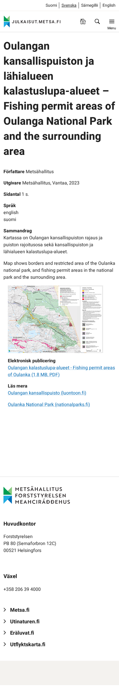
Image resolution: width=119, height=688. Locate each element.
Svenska (69, 5)
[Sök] (97, 21)
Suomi (51, 5)
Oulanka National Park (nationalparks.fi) (49, 404)
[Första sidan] (83, 21)
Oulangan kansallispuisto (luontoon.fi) (47, 393)
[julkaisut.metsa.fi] (36, 494)
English (109, 5)
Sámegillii (89, 5)
